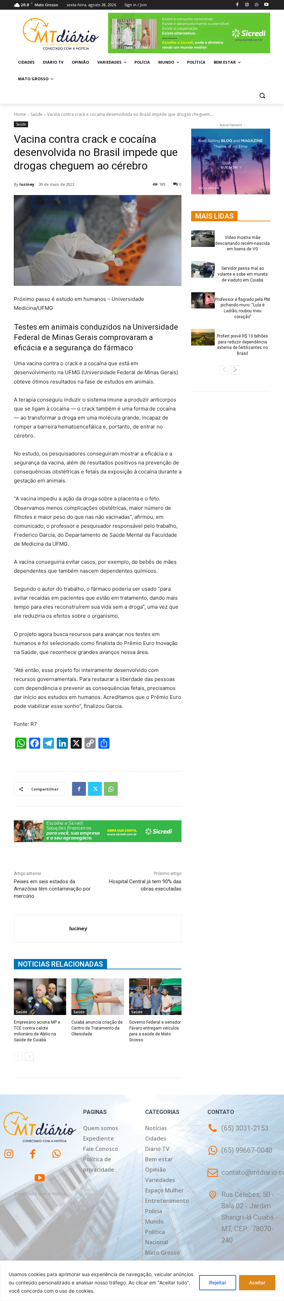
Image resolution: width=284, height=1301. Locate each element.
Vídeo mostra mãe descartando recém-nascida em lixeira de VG (242, 243)
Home (20, 114)
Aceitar (257, 1282)
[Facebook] (237, 5)
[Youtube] (266, 5)
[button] (262, 95)
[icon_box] (239, 1155)
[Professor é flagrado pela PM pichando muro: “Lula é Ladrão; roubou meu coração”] (203, 300)
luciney (26, 184)
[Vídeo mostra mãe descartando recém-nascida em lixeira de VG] (203, 238)
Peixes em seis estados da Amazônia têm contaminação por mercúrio (52, 888)
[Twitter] (95, 789)
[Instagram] (247, 5)
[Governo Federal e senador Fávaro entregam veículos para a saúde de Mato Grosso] (155, 996)
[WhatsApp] (256, 5)
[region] (142, 1281)
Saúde (36, 114)
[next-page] (29, 1056)
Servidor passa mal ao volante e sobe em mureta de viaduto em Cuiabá (243, 274)
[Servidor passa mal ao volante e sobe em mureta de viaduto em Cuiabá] (203, 269)
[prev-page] (18, 1056)
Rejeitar (217, 1282)
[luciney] (41, 928)
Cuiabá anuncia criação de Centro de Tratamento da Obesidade (97, 1028)
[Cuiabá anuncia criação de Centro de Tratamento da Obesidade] (97, 996)
